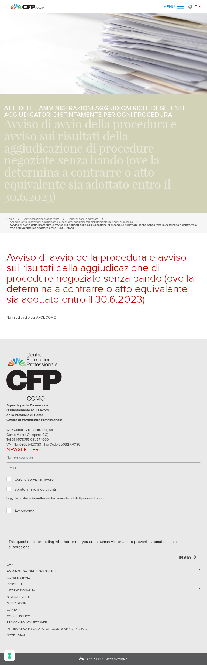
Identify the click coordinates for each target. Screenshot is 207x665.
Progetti (14, 584)
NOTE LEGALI (16, 635)
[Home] (27, 6)
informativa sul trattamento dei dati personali (62, 498)
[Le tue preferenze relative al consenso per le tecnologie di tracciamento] (9, 655)
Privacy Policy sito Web (27, 622)
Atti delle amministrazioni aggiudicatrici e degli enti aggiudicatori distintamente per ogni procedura (71, 221)
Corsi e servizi (19, 578)
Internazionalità (21, 590)
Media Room (17, 603)
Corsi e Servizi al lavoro (34, 479)
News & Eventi (18, 597)
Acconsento (24, 511)
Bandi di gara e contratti (83, 219)
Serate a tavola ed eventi (35, 489)
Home (10, 219)
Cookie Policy (18, 616)
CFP (10, 565)
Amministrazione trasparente (41, 219)
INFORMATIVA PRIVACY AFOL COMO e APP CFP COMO (47, 629)
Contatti (14, 610)
